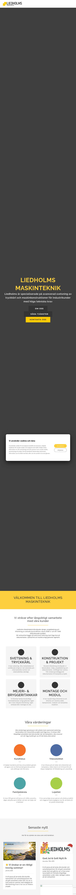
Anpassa (60, 450)
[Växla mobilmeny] (72, 4)
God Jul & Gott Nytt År (55, 858)
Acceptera (60, 446)
